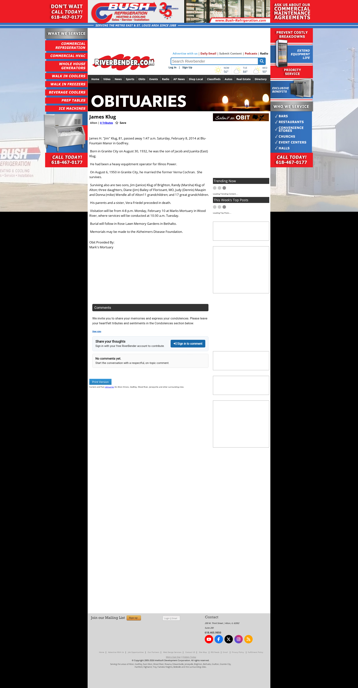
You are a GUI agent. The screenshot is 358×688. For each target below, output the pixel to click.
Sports (130, 79)
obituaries (109, 387)
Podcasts (251, 53)
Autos (228, 79)
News (118, 79)
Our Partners (153, 652)
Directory (261, 79)
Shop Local (196, 79)
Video (107, 79)
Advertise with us (185, 53)
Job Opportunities (136, 652)
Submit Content (230, 53)
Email (174, 618)
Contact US (190, 652)
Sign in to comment (189, 343)
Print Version (100, 382)
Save (122, 123)
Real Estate (243, 79)
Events (153, 79)
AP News (179, 79)
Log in (172, 67)
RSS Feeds (215, 652)
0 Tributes (106, 123)
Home (95, 79)
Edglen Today (189, 657)
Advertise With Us (116, 652)
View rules (96, 331)
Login (167, 618)
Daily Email (208, 53)
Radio (264, 53)
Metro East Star (173, 657)
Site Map (203, 652)
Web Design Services (172, 652)
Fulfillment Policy (255, 652)
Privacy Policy (238, 652)
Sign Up (187, 67)
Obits (141, 79)
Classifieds (214, 79)
